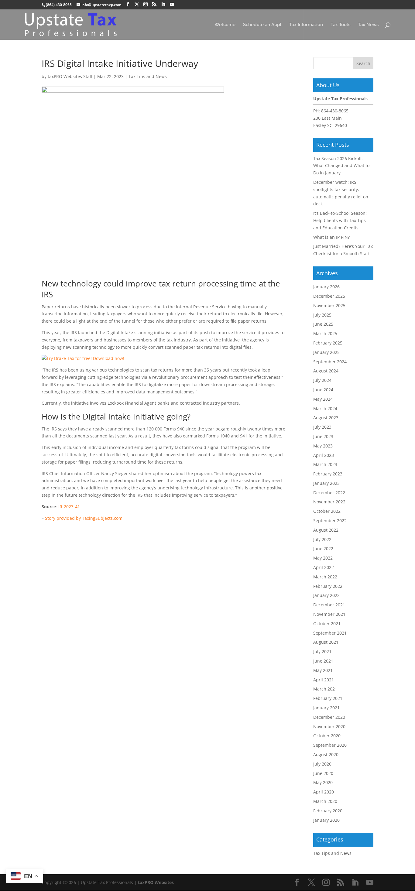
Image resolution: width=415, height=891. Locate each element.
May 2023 (323, 446)
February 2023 (327, 474)
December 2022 (329, 492)
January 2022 (326, 595)
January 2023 (326, 483)
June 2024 (323, 389)
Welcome (224, 24)
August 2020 (325, 754)
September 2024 (330, 362)
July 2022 (322, 539)
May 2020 (323, 782)
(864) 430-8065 (59, 4)
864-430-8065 (334, 111)
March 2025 (325, 333)
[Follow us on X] (137, 4)
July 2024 (322, 380)
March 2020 (325, 801)
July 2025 (322, 315)
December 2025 (329, 296)
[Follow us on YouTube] (172, 4)
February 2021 (327, 698)
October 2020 (327, 736)
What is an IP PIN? (331, 237)
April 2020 (323, 792)
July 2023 (322, 427)
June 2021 (323, 661)
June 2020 (323, 773)
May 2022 (323, 558)
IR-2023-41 (69, 506)
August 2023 (325, 417)
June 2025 (323, 324)
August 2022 (325, 530)
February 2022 (327, 586)
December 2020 (329, 717)
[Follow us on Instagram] (145, 4)
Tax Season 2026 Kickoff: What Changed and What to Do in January (341, 166)
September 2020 (330, 745)
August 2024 (325, 371)
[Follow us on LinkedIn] (163, 4)
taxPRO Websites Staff (70, 76)
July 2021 (322, 651)
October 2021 (327, 623)
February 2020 (327, 811)
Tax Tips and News (148, 76)
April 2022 (323, 567)
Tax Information (306, 24)
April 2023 (323, 455)
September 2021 (330, 633)
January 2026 (326, 287)
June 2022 (323, 548)
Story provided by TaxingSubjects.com (83, 518)
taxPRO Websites (156, 882)
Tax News (368, 24)
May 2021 (323, 670)
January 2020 (326, 820)
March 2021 (325, 689)
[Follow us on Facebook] (128, 4)
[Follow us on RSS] (154, 4)
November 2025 (329, 305)
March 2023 (325, 464)
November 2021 (329, 614)
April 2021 (323, 680)
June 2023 (323, 436)
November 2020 (329, 726)
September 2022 (330, 520)
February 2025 (327, 343)
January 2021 (326, 708)
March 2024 (325, 408)
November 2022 (329, 502)
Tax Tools (340, 24)
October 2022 (327, 511)
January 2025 (326, 352)
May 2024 (323, 399)
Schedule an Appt (262, 24)
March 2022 (325, 577)
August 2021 (325, 642)
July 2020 (322, 764)
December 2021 (329, 605)
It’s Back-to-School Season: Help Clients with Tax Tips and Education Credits (340, 220)
